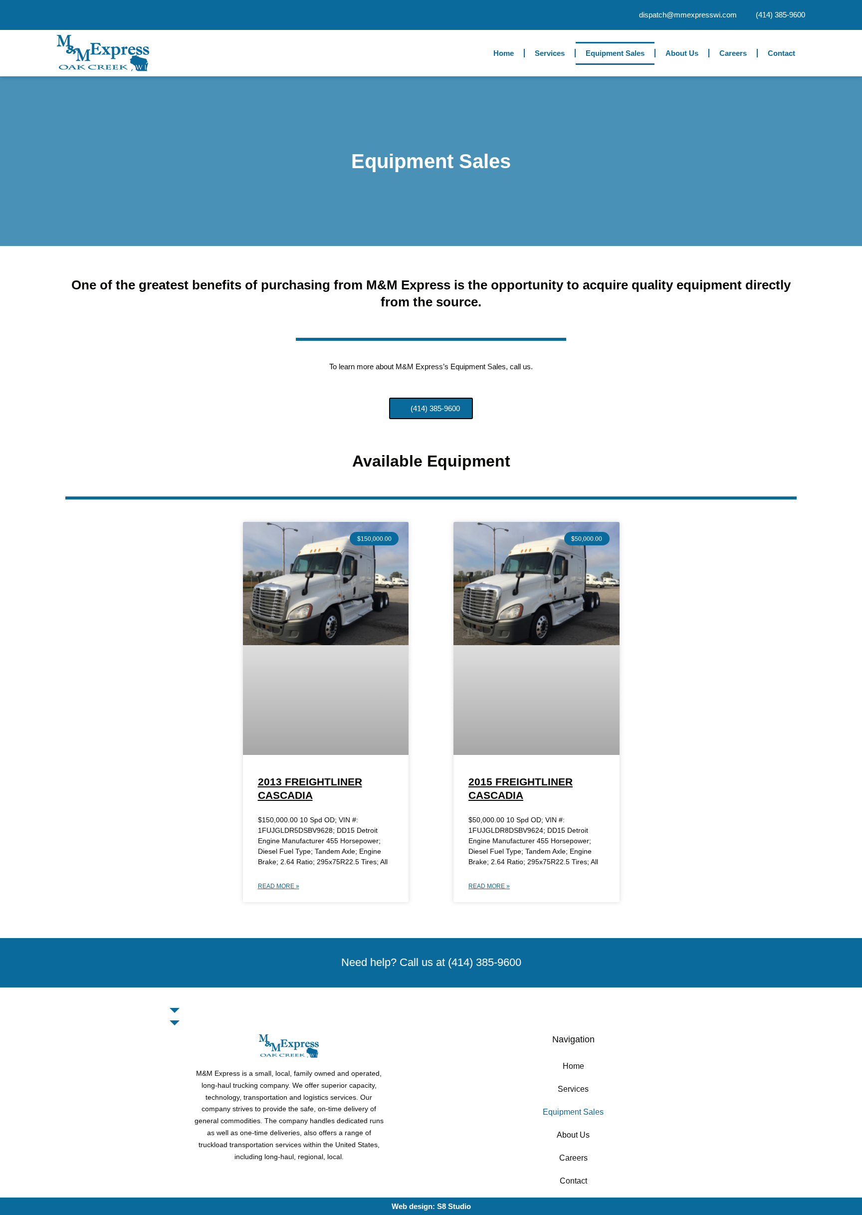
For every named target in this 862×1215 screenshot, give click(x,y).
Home (503, 53)
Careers (733, 53)
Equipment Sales (615, 53)
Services (550, 53)
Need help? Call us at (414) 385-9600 (431, 962)
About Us (681, 53)
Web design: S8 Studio (431, 1206)
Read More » (278, 886)
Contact (781, 53)
